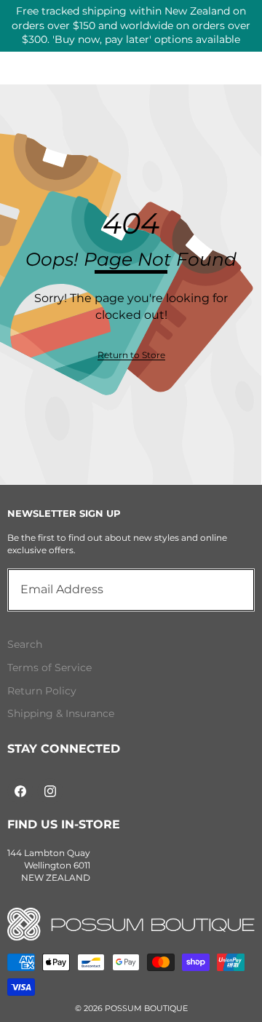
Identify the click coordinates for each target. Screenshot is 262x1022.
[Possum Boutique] (130, 38)
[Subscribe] (227, 589)
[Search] (50, 35)
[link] (131, 355)
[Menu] (16, 35)
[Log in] (210, 35)
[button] (245, 35)
